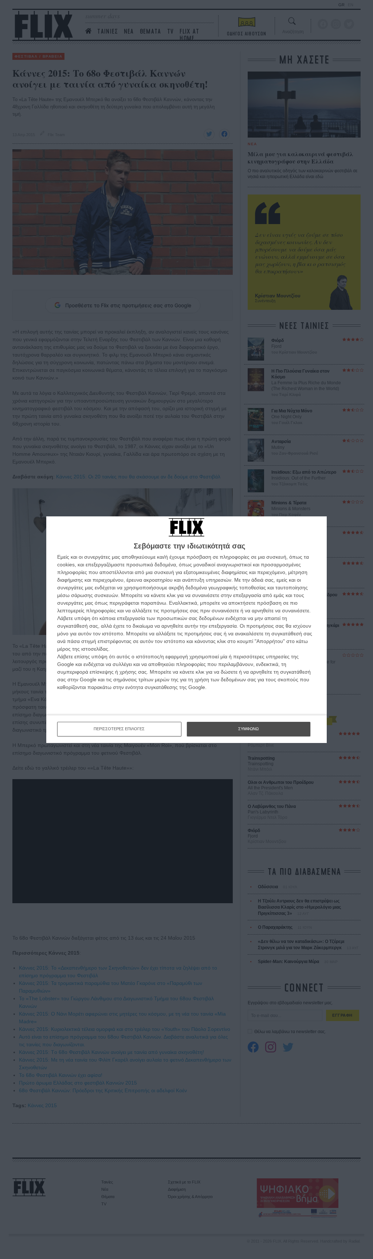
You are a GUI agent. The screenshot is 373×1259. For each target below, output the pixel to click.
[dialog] (186, 629)
